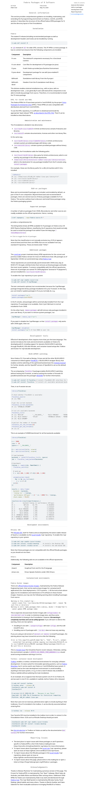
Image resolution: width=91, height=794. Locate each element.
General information (77, 5)
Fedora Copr (47, 259)
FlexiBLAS (34, 360)
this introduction (19, 730)
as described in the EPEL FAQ (44, 113)
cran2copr (17, 254)
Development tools (77, 9)
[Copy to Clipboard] (66, 173)
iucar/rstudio (36, 535)
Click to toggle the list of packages (24, 236)
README (40, 376)
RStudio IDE (18, 533)
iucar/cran (46, 748)
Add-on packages (76, 7)
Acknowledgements (77, 14)
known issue (21, 650)
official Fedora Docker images (28, 586)
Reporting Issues (76, 12)
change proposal (60, 363)
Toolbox (13, 662)
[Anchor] (44, 28)
